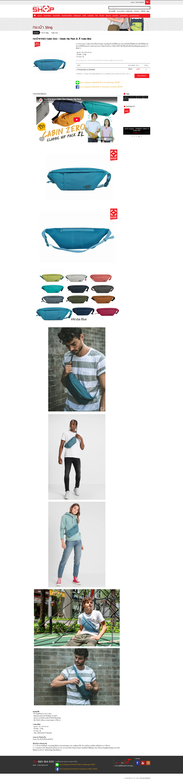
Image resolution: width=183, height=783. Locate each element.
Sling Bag (126, 99)
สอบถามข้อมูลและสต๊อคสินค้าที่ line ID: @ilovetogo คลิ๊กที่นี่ (99, 82)
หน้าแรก (35, 16)
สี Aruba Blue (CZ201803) (86, 69)
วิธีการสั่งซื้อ (112, 11)
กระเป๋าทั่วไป (56, 16)
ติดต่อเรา (136, 11)
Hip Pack (145, 97)
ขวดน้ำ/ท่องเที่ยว (67, 16)
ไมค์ (97, 16)
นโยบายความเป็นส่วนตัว (145, 778)
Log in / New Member (137, 2)
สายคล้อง (91, 16)
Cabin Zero (54, 33)
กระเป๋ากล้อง (47, 16)
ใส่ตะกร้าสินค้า (142, 76)
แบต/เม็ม (115, 16)
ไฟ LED (102, 16)
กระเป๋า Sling (45, 33)
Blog (148, 11)
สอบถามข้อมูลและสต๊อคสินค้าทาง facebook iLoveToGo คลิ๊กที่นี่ (100, 87)
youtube (142, 763)
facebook (137, 763)
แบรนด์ (40, 16)
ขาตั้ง (84, 16)
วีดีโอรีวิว (143, 11)
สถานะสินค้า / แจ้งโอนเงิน (125, 11)
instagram (148, 763)
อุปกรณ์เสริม (124, 16)
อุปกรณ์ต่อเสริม (134, 16)
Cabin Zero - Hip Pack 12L (130, 97)
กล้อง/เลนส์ (77, 16)
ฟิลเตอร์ (108, 16)
